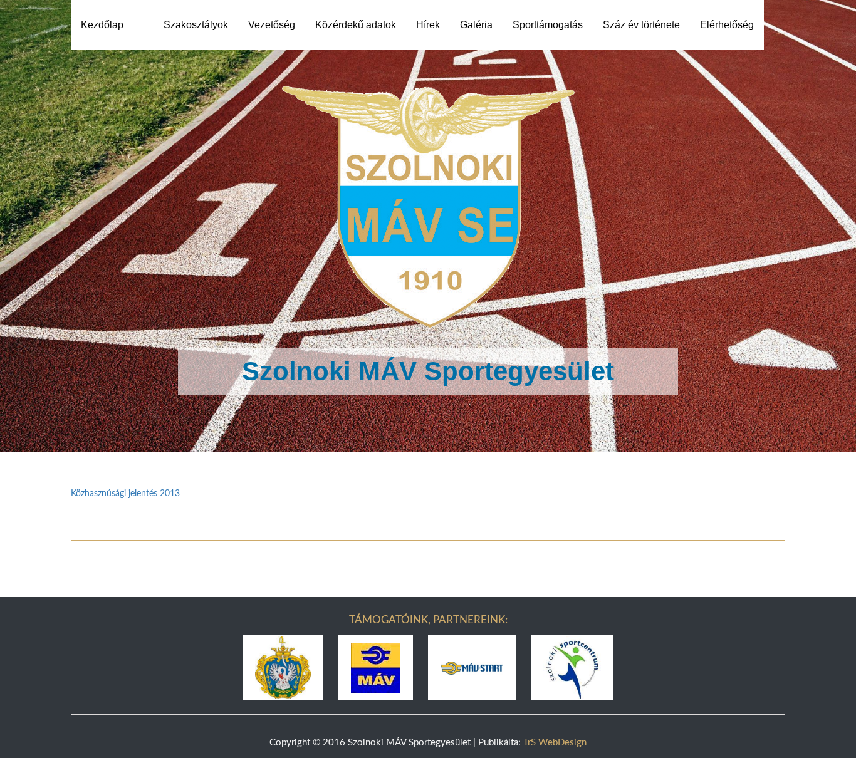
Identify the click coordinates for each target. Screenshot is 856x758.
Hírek (428, 24)
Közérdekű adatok (355, 24)
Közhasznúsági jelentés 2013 (125, 493)
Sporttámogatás (548, 24)
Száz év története (641, 24)
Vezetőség (271, 24)
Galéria (476, 24)
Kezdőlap (102, 24)
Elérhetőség (727, 24)
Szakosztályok (196, 24)
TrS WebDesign (555, 742)
